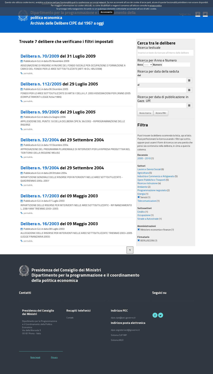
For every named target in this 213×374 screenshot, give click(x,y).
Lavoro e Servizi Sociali (149, 169)
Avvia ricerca (145, 113)
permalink (28, 73)
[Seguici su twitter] (160, 315)
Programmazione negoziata (152, 190)
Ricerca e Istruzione (147, 183)
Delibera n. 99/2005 (40, 111)
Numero (157, 64)
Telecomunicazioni (146, 201)
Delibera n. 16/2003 (40, 223)
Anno (140, 64)
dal (139, 75)
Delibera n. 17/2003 (40, 195)
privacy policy (156, 5)
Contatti (69, 317)
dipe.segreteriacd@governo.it (125, 330)
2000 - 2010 (144, 158)
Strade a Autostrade (148, 219)
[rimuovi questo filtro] (138, 197)
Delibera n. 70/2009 (40, 56)
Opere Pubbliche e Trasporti (151, 180)
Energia (141, 194)
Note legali (35, 357)
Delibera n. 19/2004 (40, 167)
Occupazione (143, 215)
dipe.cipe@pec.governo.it (123, 317)
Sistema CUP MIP (119, 335)
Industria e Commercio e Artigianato (155, 176)
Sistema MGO (117, 340)
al (138, 85)
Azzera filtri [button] (161, 113)
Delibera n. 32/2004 (40, 139)
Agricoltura (143, 173)
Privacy (54, 357)
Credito (141, 212)
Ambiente (142, 187)
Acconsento (106, 12)
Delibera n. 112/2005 (42, 83)
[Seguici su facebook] (154, 315)
